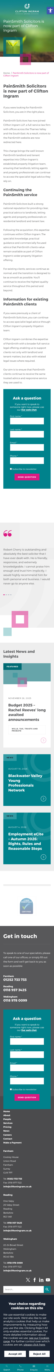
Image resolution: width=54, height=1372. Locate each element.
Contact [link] (7, 1138)
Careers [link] (7, 1135)
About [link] (6, 1115)
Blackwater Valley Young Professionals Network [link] (25, 782)
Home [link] (6, 73)
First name (15, 416)
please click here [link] (34, 1344)
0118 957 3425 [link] (14, 990)
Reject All (39, 1353)
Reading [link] (8, 986)
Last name (15, 429)
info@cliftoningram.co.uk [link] (17, 1186)
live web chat (29, 409)
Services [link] (7, 1123)
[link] (50, 10)
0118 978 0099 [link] (15, 1000)
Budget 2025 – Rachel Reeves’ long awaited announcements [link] (27, 712)
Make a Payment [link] (12, 1142)
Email (13, 442)
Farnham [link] (8, 976)
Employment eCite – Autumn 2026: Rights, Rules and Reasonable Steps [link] (25, 841)
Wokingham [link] (10, 996)
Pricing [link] (7, 1127)
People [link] (7, 1119)
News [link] (6, 1131)
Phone (13, 456)
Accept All (15, 1353)
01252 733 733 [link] (15, 980)
